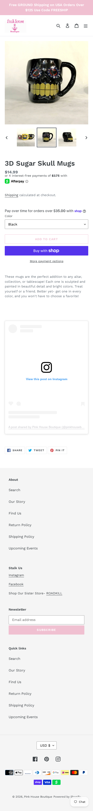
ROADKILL (54, 593)
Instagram (16, 575)
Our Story (17, 502)
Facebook (16, 584)
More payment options (46, 261)
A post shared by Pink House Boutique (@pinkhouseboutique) (50, 427)
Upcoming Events (23, 548)
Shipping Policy (21, 537)
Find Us (15, 513)
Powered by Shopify (67, 796)
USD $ (45, 745)
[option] (26, 137)
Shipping (11, 195)
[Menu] (85, 25)
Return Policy (20, 525)
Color (9, 216)
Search (14, 490)
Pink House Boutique (38, 796)
